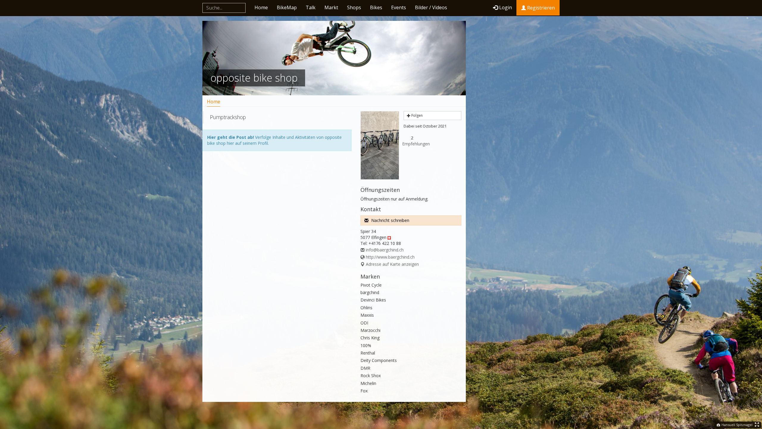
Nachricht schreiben (389, 220)
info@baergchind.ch (384, 250)
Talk (311, 7)
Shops (354, 7)
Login (505, 7)
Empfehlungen (412, 141)
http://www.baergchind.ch (390, 257)
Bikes (376, 7)
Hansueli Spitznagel (736, 424)
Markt (331, 7)
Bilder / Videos (431, 7)
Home (261, 7)
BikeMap (287, 7)
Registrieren (540, 7)
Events (398, 7)
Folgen (416, 115)
